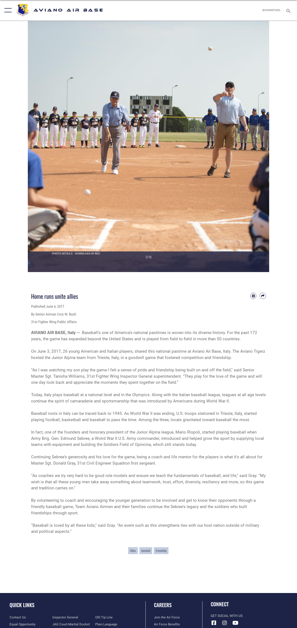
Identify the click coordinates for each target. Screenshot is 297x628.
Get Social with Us (227, 616)
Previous (40, 146)
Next (257, 146)
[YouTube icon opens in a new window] (235, 623)
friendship (161, 550)
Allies (133, 550)
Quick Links (22, 605)
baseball (145, 550)
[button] (7, 10)
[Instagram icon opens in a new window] (224, 623)
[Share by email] (263, 296)
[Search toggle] (289, 10)
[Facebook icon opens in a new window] (214, 623)
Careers (163, 605)
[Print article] (253, 296)
